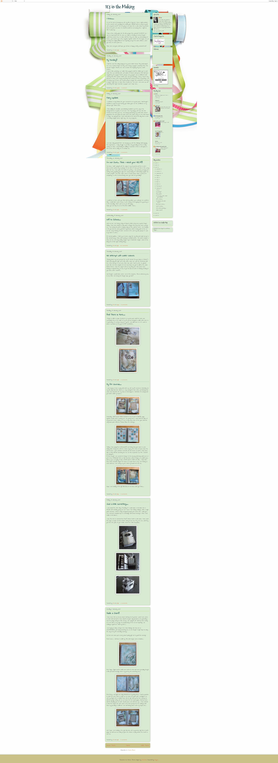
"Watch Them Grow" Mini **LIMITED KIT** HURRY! (165, 107)
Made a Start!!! (113, 613)
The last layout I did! (165, 122)
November (158, 169)
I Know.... (110, 18)
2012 (156, 165)
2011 (156, 167)
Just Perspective (158, 131)
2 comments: (124, 380)
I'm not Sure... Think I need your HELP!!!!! (125, 162)
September (159, 173)
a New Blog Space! (159, 101)
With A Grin (157, 105)
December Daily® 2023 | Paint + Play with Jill (161, 96)
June (157, 177)
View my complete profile (159, 31)
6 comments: (124, 305)
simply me (157, 100)
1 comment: (124, 50)
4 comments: (124, 210)
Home (128, 745)
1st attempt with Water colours (120, 255)
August (158, 175)
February (158, 186)
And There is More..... (116, 314)
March (157, 184)
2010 (156, 213)
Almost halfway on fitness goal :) (164, 148)
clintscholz (144, 760)
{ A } (156, 94)
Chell (161, 18)
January (158, 188)
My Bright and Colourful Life (160, 146)
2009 (156, 215)
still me (156, 141)
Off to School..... (114, 219)
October (158, 171)
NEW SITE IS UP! (158, 142)
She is (162, 132)
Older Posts (145, 745)
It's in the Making (120, 7)
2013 (156, 163)
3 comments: (124, 152)
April (157, 182)
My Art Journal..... (114, 384)
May (157, 180)
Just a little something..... (117, 504)
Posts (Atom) (131, 750)
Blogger (156, 760)
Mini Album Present (159, 117)
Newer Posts (111, 745)
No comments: (124, 246)
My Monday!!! (112, 60)
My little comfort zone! (159, 121)
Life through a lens (159, 116)
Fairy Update (112, 98)
